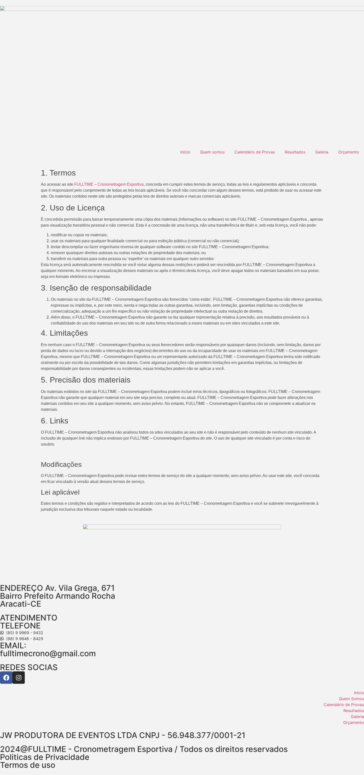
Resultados (295, 151)
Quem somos (212, 151)
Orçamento (348, 151)
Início (185, 151)
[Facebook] (6, 677)
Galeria (321, 151)
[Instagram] (18, 677)
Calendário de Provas (254, 151)
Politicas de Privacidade (44, 757)
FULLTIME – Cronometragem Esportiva (109, 184)
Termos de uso (27, 765)
